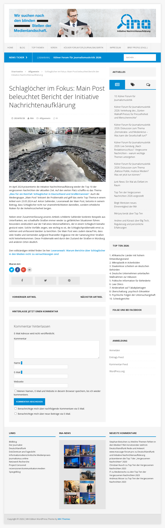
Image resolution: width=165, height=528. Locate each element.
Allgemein (45, 118)
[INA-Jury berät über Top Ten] (72, 498)
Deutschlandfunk (17, 448)
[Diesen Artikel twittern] (45, 281)
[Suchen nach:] (140, 57)
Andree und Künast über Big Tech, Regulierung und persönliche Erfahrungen (131, 224)
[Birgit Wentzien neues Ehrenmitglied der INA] (87, 486)
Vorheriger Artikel (24, 296)
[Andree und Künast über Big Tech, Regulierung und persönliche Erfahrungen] (87, 498)
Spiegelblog (14, 471)
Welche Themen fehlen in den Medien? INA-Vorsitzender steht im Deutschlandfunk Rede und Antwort (132, 445)
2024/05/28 (19, 118)
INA (32, 118)
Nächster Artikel (91, 296)
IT (110, 471)
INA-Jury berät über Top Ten (128, 213)
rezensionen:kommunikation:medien (27, 468)
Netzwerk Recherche (19, 461)
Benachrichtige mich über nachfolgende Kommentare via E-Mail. (51, 408)
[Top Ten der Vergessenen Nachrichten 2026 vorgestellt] (72, 486)
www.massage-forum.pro (121, 451)
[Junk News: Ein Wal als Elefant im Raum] (87, 474)
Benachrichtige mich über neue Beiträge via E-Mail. (44, 413)
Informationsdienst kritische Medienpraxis (29, 455)
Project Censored (17, 465)
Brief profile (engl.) (137, 47)
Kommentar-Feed (118, 364)
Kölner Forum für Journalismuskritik (83, 47)
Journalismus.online (18, 458)
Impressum (115, 47)
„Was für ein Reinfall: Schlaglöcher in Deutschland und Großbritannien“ (49, 193)
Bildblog (13, 441)
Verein (54, 47)
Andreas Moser (117, 478)
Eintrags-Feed (116, 357)
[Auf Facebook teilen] (22, 281)
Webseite (19, 381)
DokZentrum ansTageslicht (22, 451)
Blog (22, 47)
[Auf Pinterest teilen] (69, 281)
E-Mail (17, 372)
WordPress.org (117, 371)
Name (17, 362)
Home (10, 47)
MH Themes (64, 519)
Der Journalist (15, 444)
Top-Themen (38, 47)
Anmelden (114, 350)
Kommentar (20, 338)
